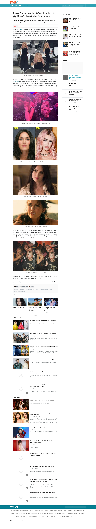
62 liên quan (37, 373)
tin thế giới (23, 513)
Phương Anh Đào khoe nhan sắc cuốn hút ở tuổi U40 (50, 309)
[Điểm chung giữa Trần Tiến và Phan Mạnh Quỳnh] (21, 471)
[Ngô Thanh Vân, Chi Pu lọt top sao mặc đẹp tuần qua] (21, 325)
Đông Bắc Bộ (82, 510)
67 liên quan (74, 80)
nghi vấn (51, 289)
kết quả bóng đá (70, 510)
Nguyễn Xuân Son (36, 516)
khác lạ (23, 291)
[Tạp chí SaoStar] (31, 336)
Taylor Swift (16, 81)
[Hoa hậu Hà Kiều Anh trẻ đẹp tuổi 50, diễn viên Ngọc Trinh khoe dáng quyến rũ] (21, 445)
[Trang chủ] (14, 2)
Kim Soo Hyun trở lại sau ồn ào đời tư (39, 372)
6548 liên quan (75, 111)
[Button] (85, 5)
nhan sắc (41, 289)
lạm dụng (37, 289)
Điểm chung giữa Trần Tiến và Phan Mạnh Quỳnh (42, 466)
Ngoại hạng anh (43, 513)
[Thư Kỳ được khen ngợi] (20, 302)
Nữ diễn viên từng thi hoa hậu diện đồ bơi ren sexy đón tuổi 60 (34, 309)
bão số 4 (65, 510)
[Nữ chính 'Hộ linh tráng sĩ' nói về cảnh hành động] (21, 363)
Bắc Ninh (34, 513)
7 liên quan (36, 468)
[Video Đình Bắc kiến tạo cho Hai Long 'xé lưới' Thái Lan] (65, 77)
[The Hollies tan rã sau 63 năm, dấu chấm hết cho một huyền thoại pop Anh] (21, 458)
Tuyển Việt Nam (81, 513)
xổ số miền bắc (29, 516)
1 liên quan (74, 102)
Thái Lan (36, 510)
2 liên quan (37, 322)
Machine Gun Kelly (25, 286)
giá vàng (20, 510)
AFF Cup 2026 (18, 513)
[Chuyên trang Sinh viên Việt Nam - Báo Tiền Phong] (31, 349)
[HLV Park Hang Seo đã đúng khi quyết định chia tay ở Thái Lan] (65, 44)
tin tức (12, 510)
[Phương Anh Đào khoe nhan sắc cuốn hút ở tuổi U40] (51, 302)
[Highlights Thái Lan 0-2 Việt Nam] (65, 85)
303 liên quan (38, 416)
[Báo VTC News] (31, 322)
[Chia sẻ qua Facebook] (14, 282)
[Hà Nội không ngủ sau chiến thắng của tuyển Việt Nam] (65, 108)
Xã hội (38, 513)
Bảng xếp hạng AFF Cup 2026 (51, 513)
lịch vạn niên (59, 513)
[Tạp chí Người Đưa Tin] (14, 309)
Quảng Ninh (12, 513)
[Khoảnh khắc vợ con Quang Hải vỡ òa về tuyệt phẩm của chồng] (65, 93)
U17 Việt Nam (13, 516)
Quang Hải (64, 513)
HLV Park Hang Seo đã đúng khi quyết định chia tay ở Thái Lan (75, 44)
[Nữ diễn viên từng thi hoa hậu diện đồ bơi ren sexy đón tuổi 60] (35, 302)
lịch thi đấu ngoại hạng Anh (21, 516)
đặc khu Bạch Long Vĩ (53, 510)
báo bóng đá (41, 510)
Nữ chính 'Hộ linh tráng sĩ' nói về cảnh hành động (42, 359)
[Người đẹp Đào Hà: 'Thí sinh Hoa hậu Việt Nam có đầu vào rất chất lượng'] (21, 417)
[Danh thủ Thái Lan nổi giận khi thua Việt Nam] (65, 28)
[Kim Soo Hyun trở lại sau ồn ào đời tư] (21, 376)
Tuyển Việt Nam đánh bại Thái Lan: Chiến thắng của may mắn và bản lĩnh (74, 53)
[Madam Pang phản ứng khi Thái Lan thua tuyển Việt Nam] (65, 20)
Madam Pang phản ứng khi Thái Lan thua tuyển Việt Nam (75, 20)
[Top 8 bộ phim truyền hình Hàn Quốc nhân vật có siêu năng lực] (21, 337)
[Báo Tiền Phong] (31, 416)
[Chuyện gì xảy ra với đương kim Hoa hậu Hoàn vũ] (21, 432)
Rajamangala (70, 513)
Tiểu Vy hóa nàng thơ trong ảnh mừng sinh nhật (42, 400)
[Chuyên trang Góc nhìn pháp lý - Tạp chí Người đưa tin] (45, 312)
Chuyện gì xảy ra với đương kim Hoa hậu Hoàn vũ (42, 428)
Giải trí (14, 10)
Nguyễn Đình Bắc (26, 510)
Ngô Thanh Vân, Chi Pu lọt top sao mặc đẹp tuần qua (43, 320)
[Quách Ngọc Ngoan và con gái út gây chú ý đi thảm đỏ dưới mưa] (21, 497)
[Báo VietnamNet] (29, 312)
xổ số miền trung (42, 516)
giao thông (16, 510)
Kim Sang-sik (32, 510)
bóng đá (48, 516)
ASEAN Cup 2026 (29, 513)
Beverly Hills (28, 289)
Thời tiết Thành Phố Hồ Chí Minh (56, 516)
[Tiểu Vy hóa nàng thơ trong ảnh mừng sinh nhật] (21, 404)
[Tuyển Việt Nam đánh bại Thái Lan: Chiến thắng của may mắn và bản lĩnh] (65, 53)
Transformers (22, 289)
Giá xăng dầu (75, 513)
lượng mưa (46, 510)
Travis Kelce (46, 289)
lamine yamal (76, 510)
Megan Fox (21, 29)
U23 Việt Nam (60, 510)
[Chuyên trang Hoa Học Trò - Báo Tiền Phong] (15, 26)
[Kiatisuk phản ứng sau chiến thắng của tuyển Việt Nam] (65, 36)
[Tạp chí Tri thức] (30, 429)
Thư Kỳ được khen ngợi (19, 307)
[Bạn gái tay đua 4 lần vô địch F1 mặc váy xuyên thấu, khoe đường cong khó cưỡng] (21, 389)
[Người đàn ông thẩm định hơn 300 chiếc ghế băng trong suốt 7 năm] (21, 350)
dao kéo (32, 289)
